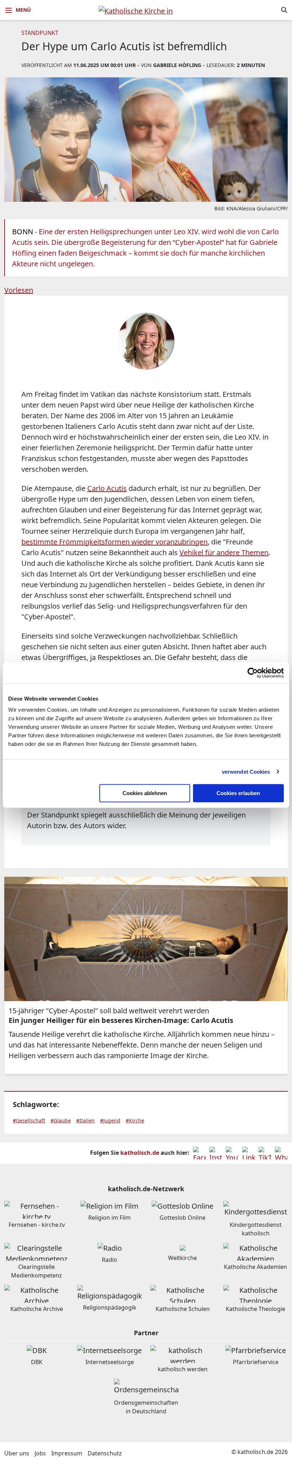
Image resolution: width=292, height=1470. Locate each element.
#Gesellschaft (29, 1120)
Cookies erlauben (238, 793)
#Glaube (61, 1120)
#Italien (85, 1120)
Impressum (66, 1453)
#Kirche (135, 1120)
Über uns (16, 1453)
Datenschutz (105, 1453)
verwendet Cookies (246, 772)
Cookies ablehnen (144, 793)
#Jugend (110, 1120)
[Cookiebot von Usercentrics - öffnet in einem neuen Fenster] (252, 672)
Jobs (40, 1453)
